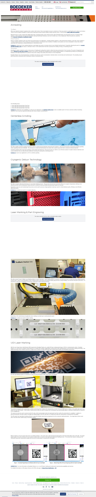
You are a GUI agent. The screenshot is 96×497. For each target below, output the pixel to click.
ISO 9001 (36, 484)
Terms (65, 491)
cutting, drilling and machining (73, 32)
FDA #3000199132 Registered (63, 484)
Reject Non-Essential (71, 494)
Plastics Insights (39, 2)
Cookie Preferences (77, 491)
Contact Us (3, 2)
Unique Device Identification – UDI (49, 468)
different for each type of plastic (21, 51)
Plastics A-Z (72, 2)
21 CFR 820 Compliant (53, 484)
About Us (8, 2)
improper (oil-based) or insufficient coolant (22, 37)
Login (57, 2)
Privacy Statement (70, 491)
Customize (81, 494)
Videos (17, 2)
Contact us (13, 45)
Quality (26, 2)
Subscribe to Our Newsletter (48, 489)
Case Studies (32, 2)
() (64, 2)
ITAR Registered (45, 484)
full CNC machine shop (48, 109)
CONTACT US (14, 466)
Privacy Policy (15, 495)
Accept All (63, 494)
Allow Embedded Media (48, 64)
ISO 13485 (40, 484)
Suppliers (22, 2)
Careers (13, 2)
